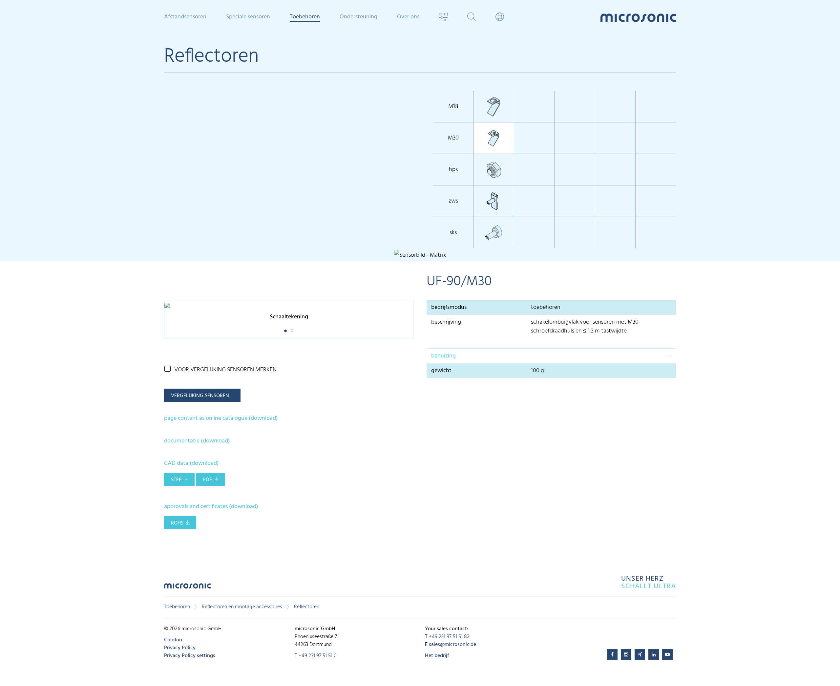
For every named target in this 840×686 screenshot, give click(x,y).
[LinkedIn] (653, 654)
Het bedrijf (437, 656)
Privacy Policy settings (189, 656)
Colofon (173, 640)
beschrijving (446, 322)
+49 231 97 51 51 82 (449, 636)
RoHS (177, 523)
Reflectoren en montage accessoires (242, 607)
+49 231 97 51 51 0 (318, 656)
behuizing (443, 356)
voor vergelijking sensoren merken (225, 370)
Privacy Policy (180, 648)
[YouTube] (667, 654)
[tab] (551, 355)
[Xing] (640, 654)
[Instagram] (626, 654)
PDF (207, 480)
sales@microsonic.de (452, 644)
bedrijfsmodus (449, 307)
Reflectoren (306, 607)
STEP (176, 480)
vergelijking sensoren (200, 396)
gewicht (441, 370)
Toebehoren (177, 607)
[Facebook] (612, 654)
